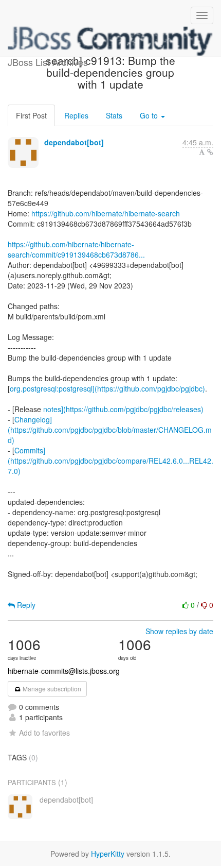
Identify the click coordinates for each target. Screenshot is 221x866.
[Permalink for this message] (210, 152)
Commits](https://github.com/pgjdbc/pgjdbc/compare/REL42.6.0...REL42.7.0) (110, 460)
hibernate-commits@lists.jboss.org (64, 671)
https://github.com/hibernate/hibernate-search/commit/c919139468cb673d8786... (76, 249)
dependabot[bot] (74, 142)
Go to (150, 115)
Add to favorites (44, 732)
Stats (114, 115)
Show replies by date (179, 631)
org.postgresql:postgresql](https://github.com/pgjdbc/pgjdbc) (107, 388)
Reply (25, 605)
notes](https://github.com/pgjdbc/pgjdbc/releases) (123, 409)
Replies (76, 115)
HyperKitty (107, 853)
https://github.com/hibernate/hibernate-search (105, 213)
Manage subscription (51, 688)
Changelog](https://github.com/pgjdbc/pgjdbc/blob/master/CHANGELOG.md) (110, 429)
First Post (31, 115)
